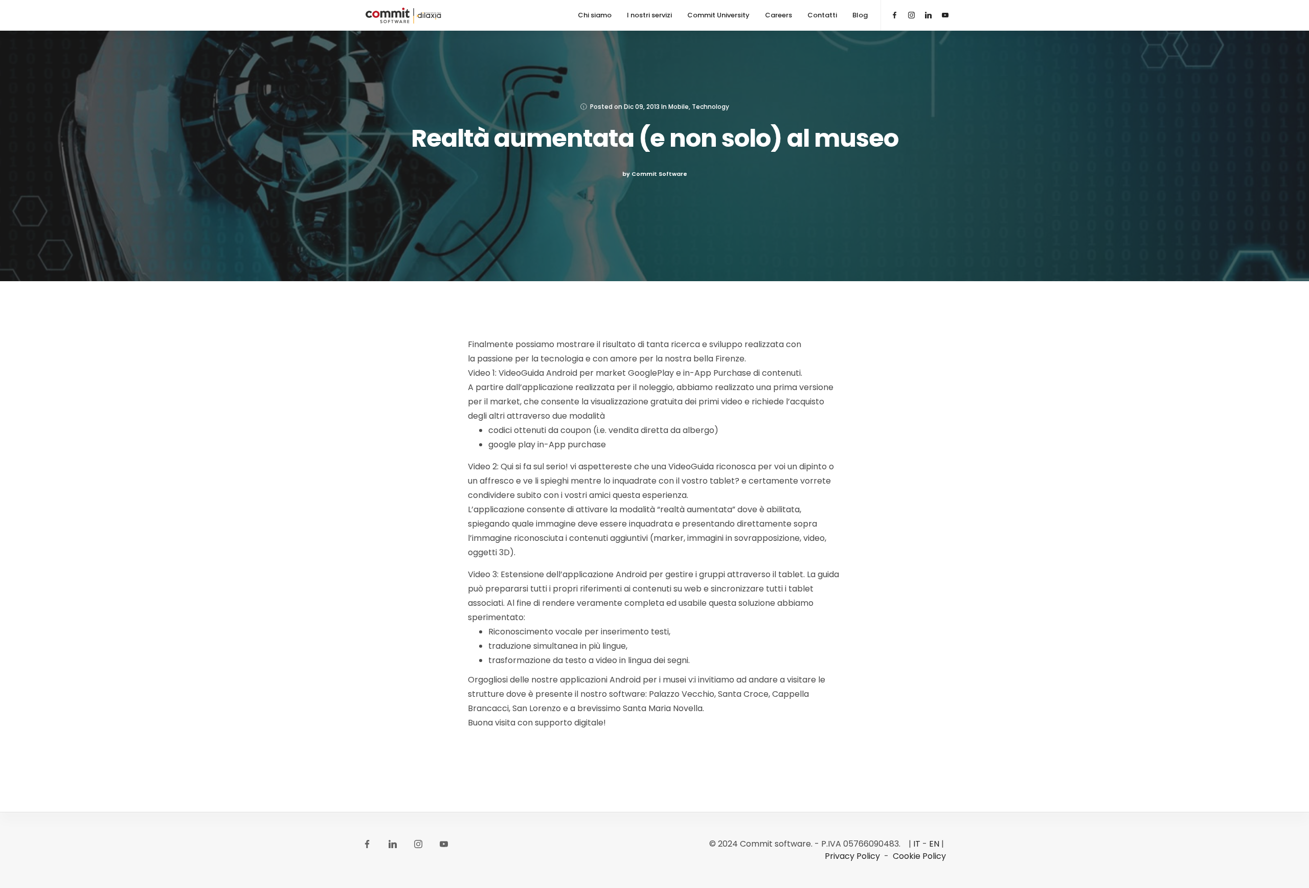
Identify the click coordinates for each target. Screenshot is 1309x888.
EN (934, 844)
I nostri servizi (649, 15)
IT (916, 844)
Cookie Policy (919, 856)
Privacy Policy (852, 856)
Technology (710, 106)
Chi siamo (595, 15)
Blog (860, 15)
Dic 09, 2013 (642, 106)
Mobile (678, 106)
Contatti (822, 15)
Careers (778, 15)
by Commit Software (654, 174)
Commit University (718, 15)
